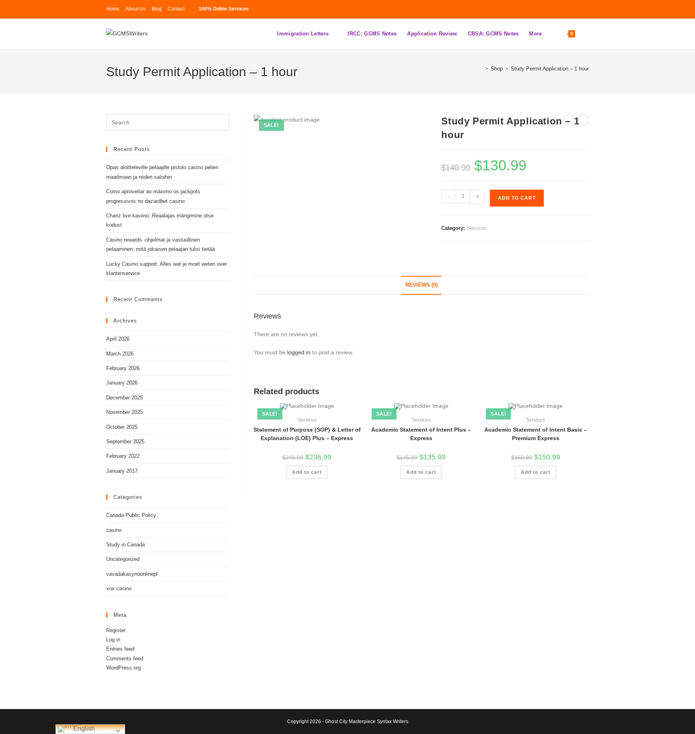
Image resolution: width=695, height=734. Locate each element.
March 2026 (120, 354)
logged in (298, 352)
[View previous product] (569, 120)
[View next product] (583, 120)
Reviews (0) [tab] (421, 285)
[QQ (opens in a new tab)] (584, 9)
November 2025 (124, 412)
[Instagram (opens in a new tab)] (561, 9)
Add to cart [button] (307, 472)
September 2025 (125, 441)
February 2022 (123, 456)
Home (112, 9)
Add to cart (517, 198)
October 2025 (122, 427)
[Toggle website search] (587, 34)
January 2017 (122, 471)
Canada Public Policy (131, 515)
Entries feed (120, 649)
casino (113, 530)
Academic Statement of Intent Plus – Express (421, 433)
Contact (176, 9)
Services (477, 228)
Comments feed (124, 658)
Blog (157, 9)
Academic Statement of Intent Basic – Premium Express (535, 433)
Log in (113, 640)
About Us (135, 9)
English (83, 728)
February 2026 (123, 368)
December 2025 (124, 398)
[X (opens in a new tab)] (549, 9)
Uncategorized (123, 559)
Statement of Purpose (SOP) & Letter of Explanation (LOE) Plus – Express (307, 433)
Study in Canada (125, 545)
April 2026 (118, 339)
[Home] (481, 69)
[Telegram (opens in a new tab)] (574, 9)
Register (115, 630)
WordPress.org (123, 668)
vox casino (119, 588)
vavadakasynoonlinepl (132, 574)
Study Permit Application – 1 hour (550, 69)
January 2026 (122, 383)
